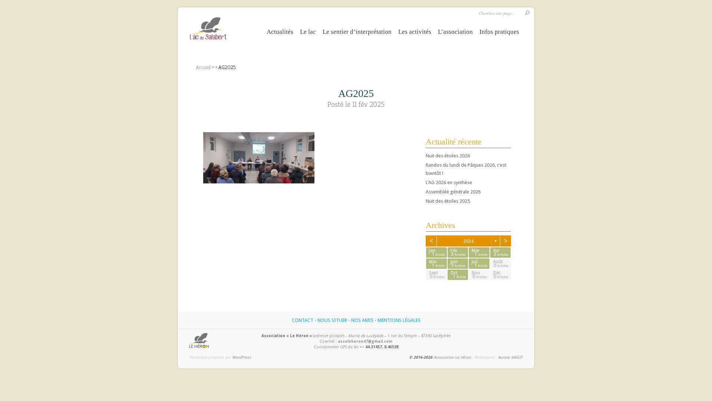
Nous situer (332, 320)
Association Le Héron (452, 357)
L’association (455, 31)
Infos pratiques (499, 31)
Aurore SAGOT (510, 357)
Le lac (308, 31)
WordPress (241, 357)
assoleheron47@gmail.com (365, 341)
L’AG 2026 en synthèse (449, 182)
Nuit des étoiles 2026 (448, 156)
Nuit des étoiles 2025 (448, 201)
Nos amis (362, 320)
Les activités (414, 31)
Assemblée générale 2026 (453, 192)
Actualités (280, 31)
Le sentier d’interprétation (357, 31)
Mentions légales (399, 320)
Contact (302, 320)
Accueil (203, 67)
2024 (468, 241)
